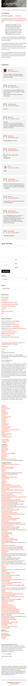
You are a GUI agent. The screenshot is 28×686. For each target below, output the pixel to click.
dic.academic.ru (4, 558)
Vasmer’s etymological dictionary (8, 575)
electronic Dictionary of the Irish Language (10, 526)
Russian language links (6, 576)
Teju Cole (15, 644)
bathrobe (10, 231)
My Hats (3, 349)
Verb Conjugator (4, 535)
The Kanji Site (4, 603)
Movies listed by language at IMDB (8, 619)
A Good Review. (4, 298)
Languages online (5, 620)
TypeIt (2, 472)
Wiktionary (3, 470)
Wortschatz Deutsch (5, 498)
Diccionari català (4, 521)
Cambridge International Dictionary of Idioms (11, 485)
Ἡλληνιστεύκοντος (5, 453)
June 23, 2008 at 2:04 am (13, 198)
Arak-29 (3, 534)
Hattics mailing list (5, 631)
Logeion (3, 542)
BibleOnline (3, 482)
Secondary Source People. (7, 311)
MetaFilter (3, 411)
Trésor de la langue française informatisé (10, 509)
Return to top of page (14, 683)
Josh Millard (10, 179)
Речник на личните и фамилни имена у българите (12, 596)
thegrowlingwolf (11, 149)
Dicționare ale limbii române (7, 525)
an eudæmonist (4, 412)
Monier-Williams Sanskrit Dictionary (9, 608)
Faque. (2, 309)
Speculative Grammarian (6, 623)
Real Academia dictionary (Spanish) (9, 519)
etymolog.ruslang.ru (5, 563)
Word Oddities (4, 625)
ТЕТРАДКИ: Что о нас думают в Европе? (10, 429)
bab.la (2, 471)
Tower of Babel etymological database (9, 539)
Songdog (3, 405)
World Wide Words (5, 536)
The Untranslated (5, 439)
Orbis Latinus (4, 552)
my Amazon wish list (5, 361)
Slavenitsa (3, 569)
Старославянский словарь (7, 588)
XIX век (3, 432)
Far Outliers (4, 421)
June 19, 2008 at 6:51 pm (13, 71)
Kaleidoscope (4, 406)
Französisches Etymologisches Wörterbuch (10, 518)
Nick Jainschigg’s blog (6, 635)
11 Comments (18, 15)
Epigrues (3, 419)
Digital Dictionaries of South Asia (8, 606)
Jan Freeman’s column (9, 626)
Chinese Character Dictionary (7, 600)
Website (16, 267)
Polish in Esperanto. (8, 330)
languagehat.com (3, 4)
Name (16, 259)
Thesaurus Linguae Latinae (7, 507)
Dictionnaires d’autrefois (6, 516)
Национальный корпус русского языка (9, 579)
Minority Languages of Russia (7, 572)
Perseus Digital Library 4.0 (7, 541)
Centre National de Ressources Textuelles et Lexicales (13, 514)
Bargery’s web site (5, 616)
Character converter (5, 627)
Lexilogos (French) (5, 515)
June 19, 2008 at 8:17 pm (13, 87)
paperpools (3, 422)
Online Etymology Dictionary (7, 538)
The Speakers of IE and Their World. (9, 302)
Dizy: (2, 524)
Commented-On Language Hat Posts (9, 342)
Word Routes (4, 454)
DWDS (2, 501)
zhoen (9, 69)
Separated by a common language (8, 459)
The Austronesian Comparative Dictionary (10, 610)
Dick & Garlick (4, 450)
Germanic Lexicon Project (7, 494)
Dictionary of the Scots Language (8, 495)
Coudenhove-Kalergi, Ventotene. (8, 306)
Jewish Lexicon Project (6, 484)
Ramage (3, 638)
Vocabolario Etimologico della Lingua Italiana (11, 522)
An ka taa (3, 613)
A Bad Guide (4, 425)
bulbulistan (3, 452)
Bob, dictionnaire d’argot (6, 511)
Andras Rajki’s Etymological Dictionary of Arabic (11, 492)
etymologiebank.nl (5, 502)
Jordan (9, 136)
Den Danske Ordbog (5, 504)
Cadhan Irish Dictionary (6, 528)
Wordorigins (4, 475)
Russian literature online (6, 578)
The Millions (4, 442)
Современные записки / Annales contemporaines (12, 593)
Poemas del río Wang (6, 426)
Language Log (4, 446)
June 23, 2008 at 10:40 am (13, 232)
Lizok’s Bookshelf (5, 424)
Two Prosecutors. (5, 297)
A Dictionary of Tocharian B (7, 599)
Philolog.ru (3, 568)
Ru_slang (3, 573)
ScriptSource (4, 481)
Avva (2, 414)
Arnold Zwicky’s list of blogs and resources (10, 464)
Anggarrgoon (4, 447)
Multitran (3, 465)
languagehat (10, 15)
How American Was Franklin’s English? (9, 304)
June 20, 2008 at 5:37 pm (13, 180)
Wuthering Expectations (6, 433)
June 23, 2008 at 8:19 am (13, 212)
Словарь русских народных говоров (9, 585)
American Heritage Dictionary (7, 467)
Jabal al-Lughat (4, 449)
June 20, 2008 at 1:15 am (13, 137)
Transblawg (3, 418)
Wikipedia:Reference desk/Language (9, 477)
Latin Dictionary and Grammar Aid (8, 505)
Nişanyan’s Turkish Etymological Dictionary (10, 609)
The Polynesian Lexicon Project (8, 612)
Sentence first (4, 456)
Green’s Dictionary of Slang (7, 468)
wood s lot (3, 409)
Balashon (3, 457)
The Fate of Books (5, 441)
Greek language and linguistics (8, 545)
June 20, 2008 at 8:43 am (13, 150)
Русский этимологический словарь (9, 561)
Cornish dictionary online (6, 532)
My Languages (4, 346)
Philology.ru (3, 566)
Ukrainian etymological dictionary (8, 595)
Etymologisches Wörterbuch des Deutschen (10, 499)
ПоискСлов (3, 559)
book (21, 52)
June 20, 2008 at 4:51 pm (13, 167)
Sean (2, 335)
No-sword (3, 415)
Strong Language (5, 460)
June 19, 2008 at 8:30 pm (13, 105)
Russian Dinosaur (5, 431)
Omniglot (3, 479)
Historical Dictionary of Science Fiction (9, 622)
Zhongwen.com (4, 602)
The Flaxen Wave (5, 428)
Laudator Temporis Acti (6, 436)
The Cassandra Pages (6, 416)
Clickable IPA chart (5, 474)
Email (16, 263)
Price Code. (3, 307)
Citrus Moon (4, 636)
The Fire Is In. (4, 300)
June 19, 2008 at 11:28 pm (13, 118)
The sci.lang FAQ (5, 478)
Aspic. (2, 313)
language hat (10, 211)
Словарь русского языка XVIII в (8, 589)
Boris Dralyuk (4, 435)
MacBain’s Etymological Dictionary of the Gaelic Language (13, 529)
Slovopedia (3, 553)
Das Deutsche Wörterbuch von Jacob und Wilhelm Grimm (13, 497)
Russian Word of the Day (6, 592)
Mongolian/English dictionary (7, 605)
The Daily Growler (5, 408)
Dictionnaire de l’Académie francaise (9, 512)
